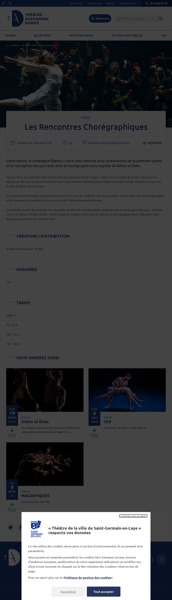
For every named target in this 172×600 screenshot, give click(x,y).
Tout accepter (104, 591)
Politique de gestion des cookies (87, 577)
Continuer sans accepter (133, 516)
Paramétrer (68, 591)
